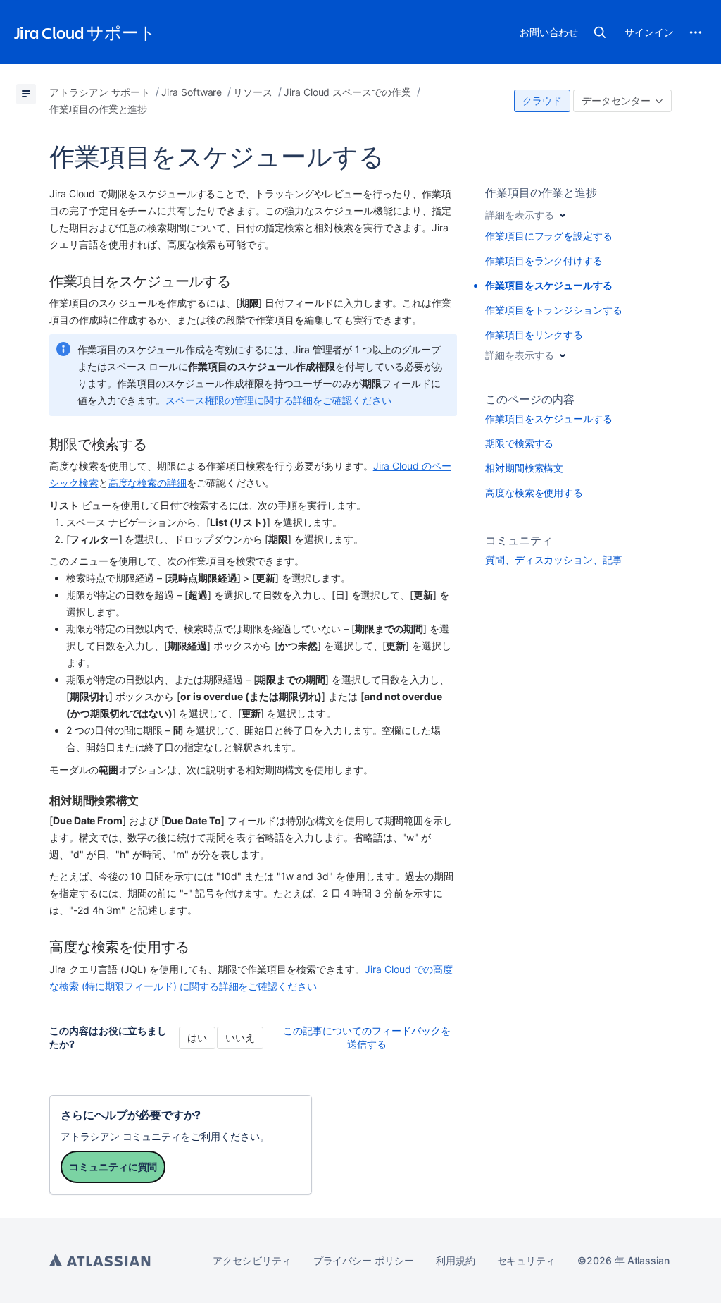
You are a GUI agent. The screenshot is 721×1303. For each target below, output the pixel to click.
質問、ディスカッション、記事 (553, 559)
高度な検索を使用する (534, 492)
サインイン (649, 32)
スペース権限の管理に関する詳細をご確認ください (278, 400)
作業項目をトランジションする (553, 310)
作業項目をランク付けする (544, 261)
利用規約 (455, 1260)
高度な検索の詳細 (147, 483)
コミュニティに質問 (113, 1166)
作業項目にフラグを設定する (549, 236)
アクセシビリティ (252, 1260)
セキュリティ (526, 1260)
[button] (600, 32)
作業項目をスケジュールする (549, 418)
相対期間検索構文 (524, 468)
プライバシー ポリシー (363, 1260)
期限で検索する (519, 443)
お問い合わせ (549, 32)
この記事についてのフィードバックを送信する (367, 1037)
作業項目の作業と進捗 (541, 192)
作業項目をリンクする (534, 335)
